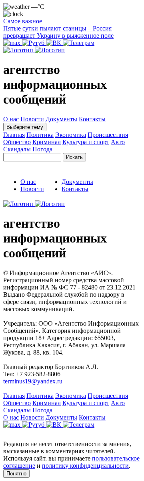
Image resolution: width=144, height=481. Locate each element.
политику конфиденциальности (85, 465)
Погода (42, 149)
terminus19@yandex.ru (32, 381)
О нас (11, 119)
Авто (118, 142)
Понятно (16, 474)
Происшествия (108, 134)
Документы (61, 119)
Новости (32, 119)
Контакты (92, 119)
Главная (14, 134)
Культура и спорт (85, 142)
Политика (40, 134)
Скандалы (17, 149)
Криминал (46, 142)
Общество (17, 142)
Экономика (70, 134)
